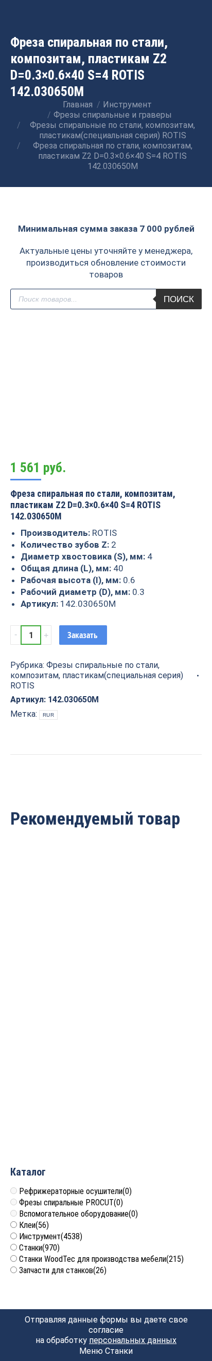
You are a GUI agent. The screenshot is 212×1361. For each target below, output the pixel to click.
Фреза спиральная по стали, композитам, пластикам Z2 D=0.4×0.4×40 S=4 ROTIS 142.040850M (155, 934)
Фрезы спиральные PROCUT (71, 1202)
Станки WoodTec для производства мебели (101, 1259)
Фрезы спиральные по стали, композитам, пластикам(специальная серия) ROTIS (96, 675)
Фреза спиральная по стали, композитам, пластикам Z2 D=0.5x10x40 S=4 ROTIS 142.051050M (56, 934)
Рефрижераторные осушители (75, 1191)
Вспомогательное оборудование (78, 1214)
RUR (48, 715)
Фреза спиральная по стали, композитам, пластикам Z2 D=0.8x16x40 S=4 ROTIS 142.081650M (56, 1087)
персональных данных (132, 1340)
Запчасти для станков (63, 1270)
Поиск (179, 299)
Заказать (82, 635)
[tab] (106, 759)
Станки (39, 1248)
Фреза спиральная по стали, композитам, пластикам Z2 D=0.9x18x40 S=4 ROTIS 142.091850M (155, 1087)
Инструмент (50, 1236)
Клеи (34, 1225)
